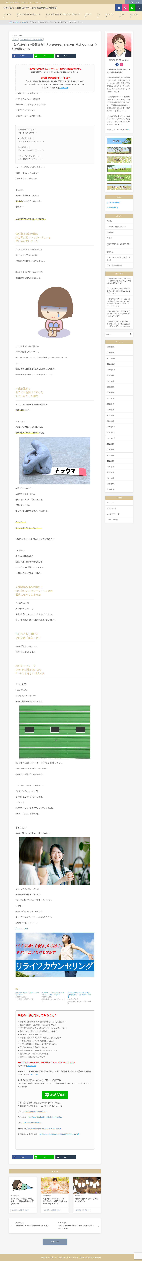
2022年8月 (111, 381)
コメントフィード (113, 514)
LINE (44, 55)
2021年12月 (111, 427)
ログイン (110, 502)
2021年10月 (111, 438)
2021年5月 (111, 467)
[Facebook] (117, 64)
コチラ (126, 130)
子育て (15, 39)
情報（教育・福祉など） (115, 265)
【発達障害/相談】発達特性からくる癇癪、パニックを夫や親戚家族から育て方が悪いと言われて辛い (119, 324)
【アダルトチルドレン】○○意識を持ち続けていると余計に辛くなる (79, 995)
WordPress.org (112, 520)
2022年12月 (111, 358)
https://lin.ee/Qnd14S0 (32, 1123)
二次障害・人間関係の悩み (116, 227)
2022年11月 (111, 364)
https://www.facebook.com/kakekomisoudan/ (45, 1117)
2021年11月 (111, 432)
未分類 (109, 221)
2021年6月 (111, 461)
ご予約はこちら (133, 2)
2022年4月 (111, 404)
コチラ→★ (63, 88)
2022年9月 (111, 375)
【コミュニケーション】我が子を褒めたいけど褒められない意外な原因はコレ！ (118, 291)
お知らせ (110, 252)
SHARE (22, 55)
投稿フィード (111, 508)
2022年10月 (111, 370)
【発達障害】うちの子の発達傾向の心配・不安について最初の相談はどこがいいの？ (118, 314)
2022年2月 (111, 415)
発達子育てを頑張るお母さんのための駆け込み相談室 (30, 8)
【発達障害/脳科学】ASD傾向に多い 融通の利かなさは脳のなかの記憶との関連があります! (119, 281)
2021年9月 (111, 444)
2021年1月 (111, 484)
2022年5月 (111, 398)
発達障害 (110, 232)
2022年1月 (111, 421)
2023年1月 (111, 353)
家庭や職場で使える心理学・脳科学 (31, 39)
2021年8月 (111, 450)
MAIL (65, 55)
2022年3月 (111, 410)
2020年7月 (111, 489)
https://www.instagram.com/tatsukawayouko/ (44, 1128)
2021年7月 (111, 455)
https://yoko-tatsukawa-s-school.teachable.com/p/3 (59, 1134)
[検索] (131, 334)
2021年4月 (111, 472)
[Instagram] (121, 64)
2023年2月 (111, 347)
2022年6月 (111, 392)
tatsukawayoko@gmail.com (35, 1111)
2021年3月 (111, 478)
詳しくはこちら (22, 928)
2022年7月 (111, 387)
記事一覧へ (55, 1242)
